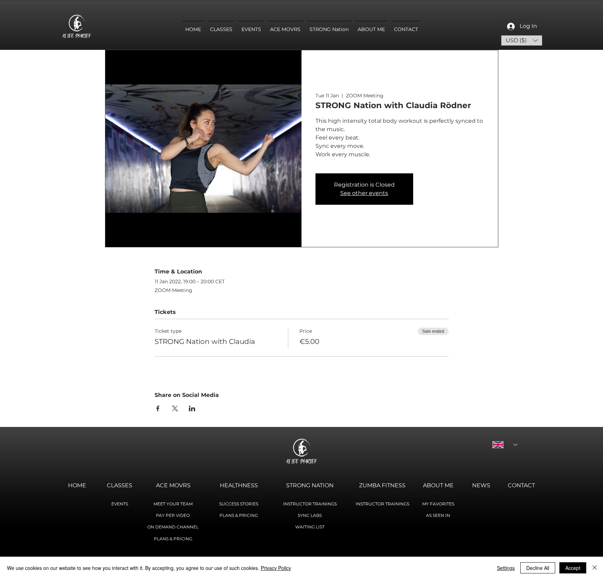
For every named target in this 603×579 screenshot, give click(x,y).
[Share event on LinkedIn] (192, 408)
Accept (572, 567)
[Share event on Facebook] (158, 408)
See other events (364, 193)
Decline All (537, 567)
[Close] (594, 567)
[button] (521, 40)
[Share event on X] (175, 408)
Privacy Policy (276, 567)
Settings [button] (506, 567)
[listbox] (521, 40)
